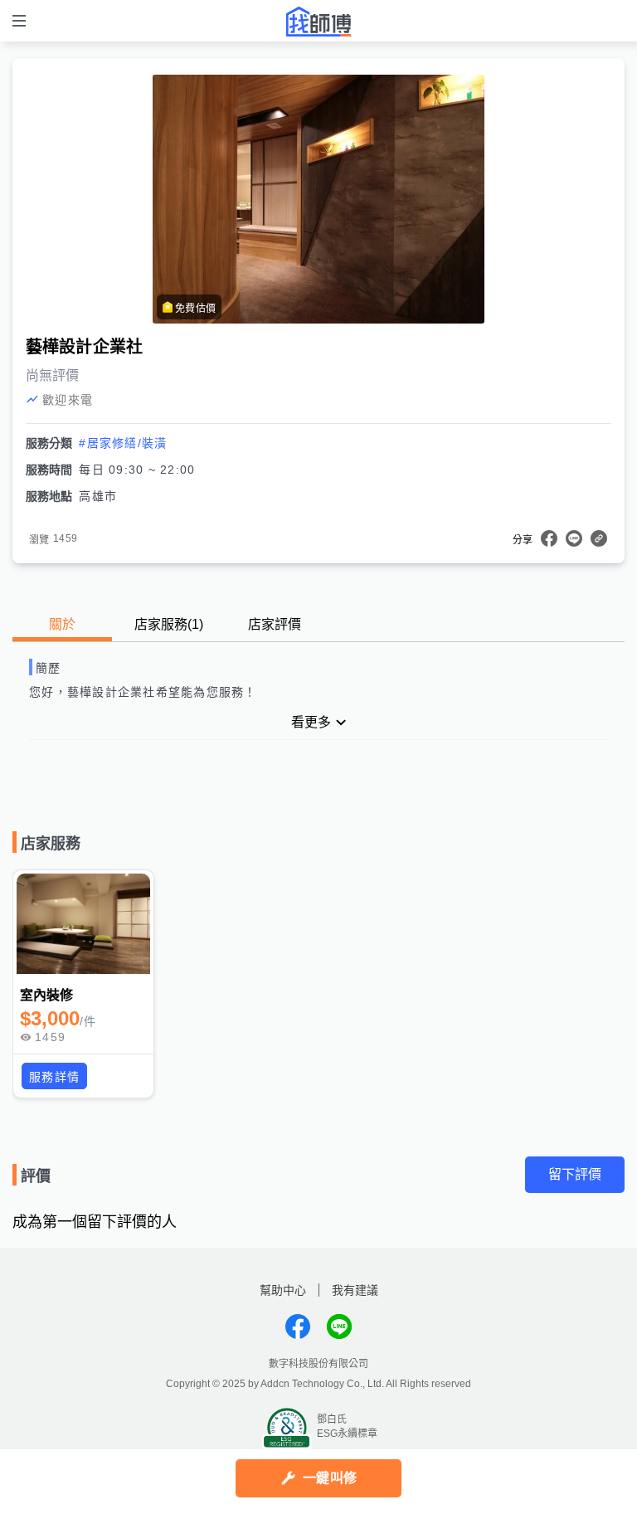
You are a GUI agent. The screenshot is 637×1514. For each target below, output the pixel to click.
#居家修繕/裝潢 (123, 443)
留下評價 (574, 1174)
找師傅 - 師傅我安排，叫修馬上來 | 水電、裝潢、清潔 (318, 22)
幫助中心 (283, 1290)
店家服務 (168, 624)
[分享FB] (549, 538)
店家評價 (274, 624)
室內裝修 (47, 995)
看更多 (311, 722)
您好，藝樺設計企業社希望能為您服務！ (143, 692)
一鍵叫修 (330, 1478)
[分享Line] (574, 538)
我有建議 (355, 1290)
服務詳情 (54, 1076)
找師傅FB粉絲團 (297, 1326)
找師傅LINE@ (339, 1326)
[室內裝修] (83, 923)
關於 (62, 624)
